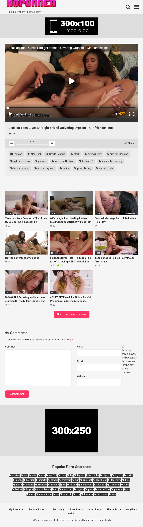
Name (81, 346)
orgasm (80, 489)
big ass (81, 475)
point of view (104, 489)
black (76, 154)
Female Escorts (38, 509)
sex (57, 494)
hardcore (55, 484)
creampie (66, 480)
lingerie (29, 489)
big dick (119, 475)
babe (63, 475)
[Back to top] (131, 516)
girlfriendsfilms (21, 161)
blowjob (30, 480)
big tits (130, 475)
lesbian (18, 489)
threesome (102, 494)
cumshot (87, 480)
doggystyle (116, 480)
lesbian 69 (87, 161)
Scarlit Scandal (57, 154)
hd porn (73, 484)
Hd (64, 484)
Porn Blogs (76, 509)
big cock (107, 475)
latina (126, 484)
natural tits (67, 489)
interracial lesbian (64, 161)
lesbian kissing (21, 168)
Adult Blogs (95, 509)
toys (114, 494)
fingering (30, 484)
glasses (42, 161)
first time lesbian (118, 154)
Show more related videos (71, 314)
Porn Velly (58, 509)
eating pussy (94, 154)
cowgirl (54, 480)
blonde (19, 480)
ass (43, 475)
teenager (88, 494)
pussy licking (84, 168)
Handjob (42, 484)
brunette (43, 480)
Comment (10, 346)
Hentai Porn (114, 509)
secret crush (106, 168)
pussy (32, 494)
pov (128, 489)
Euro (127, 480)
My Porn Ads (16, 509)
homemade (87, 484)
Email (81, 361)
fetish (19, 484)
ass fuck (53, 475)
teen (78, 494)
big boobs (93, 475)
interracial (101, 484)
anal (26, 475)
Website (81, 376)
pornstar (118, 489)
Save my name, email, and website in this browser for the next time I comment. (129, 361)
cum (77, 480)
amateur (16, 475)
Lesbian (17, 154)
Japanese (115, 484)
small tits (67, 494)
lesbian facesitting (111, 161)
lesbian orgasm (45, 168)
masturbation (44, 489)
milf (56, 489)
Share (130, 143)
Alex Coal (35, 154)
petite (65, 168)
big (71, 475)
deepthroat (101, 480)
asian (34, 475)
